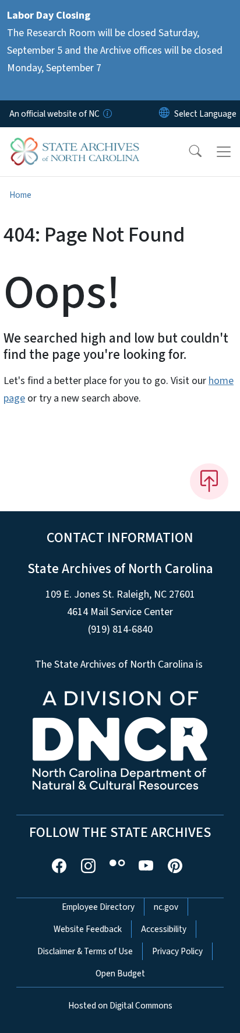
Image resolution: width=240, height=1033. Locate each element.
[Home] (74, 141)
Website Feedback (88, 929)
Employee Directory (98, 907)
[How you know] (106, 114)
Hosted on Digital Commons (120, 1005)
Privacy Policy (177, 951)
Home (20, 195)
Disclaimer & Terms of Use (85, 951)
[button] (188, 152)
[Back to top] (209, 481)
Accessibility (163, 929)
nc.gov (166, 907)
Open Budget (120, 973)
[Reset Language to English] (164, 114)
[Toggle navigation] (223, 152)
